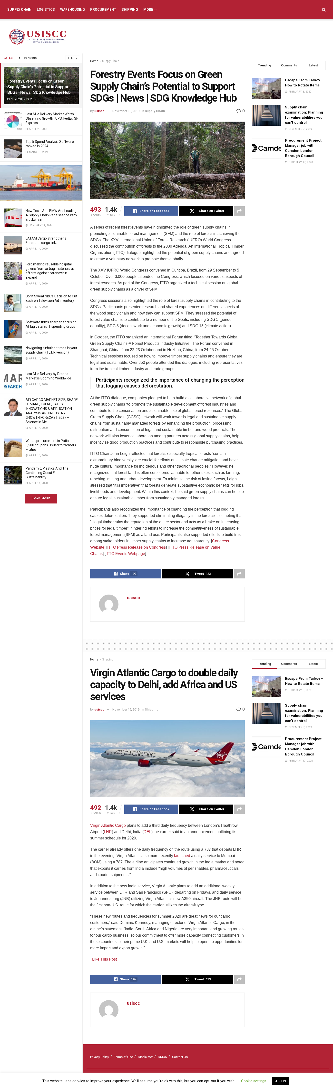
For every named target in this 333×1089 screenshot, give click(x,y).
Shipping (130, 9)
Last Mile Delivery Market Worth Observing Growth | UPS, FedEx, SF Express (52, 118)
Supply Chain (19, 9)
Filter (71, 58)
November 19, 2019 (125, 111)
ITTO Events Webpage (125, 554)
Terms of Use (123, 1057)
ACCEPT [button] (280, 1081)
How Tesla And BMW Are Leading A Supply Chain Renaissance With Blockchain (51, 215)
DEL (147, 832)
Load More (41, 498)
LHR (108, 832)
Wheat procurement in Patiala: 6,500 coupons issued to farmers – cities (51, 445)
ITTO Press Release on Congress (136, 547)
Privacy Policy (99, 1057)
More (148, 9)
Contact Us (180, 1057)
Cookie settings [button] (253, 1081)
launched (182, 856)
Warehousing (72, 9)
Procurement (103, 9)
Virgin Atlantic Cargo (108, 825)
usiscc (99, 111)
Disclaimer (145, 1057)
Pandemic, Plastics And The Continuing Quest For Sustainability (47, 472)
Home (94, 61)
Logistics (46, 9)
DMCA (162, 1057)
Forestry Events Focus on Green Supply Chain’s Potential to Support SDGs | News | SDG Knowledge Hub (38, 87)
